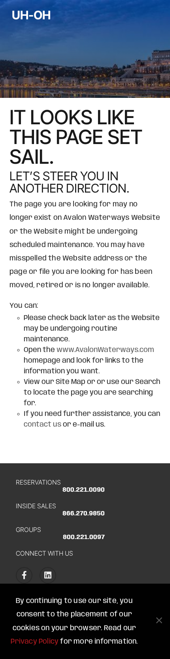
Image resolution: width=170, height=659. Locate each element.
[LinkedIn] (48, 575)
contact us (42, 424)
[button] (159, 621)
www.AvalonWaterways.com (105, 350)
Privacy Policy (35, 641)
